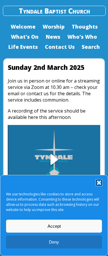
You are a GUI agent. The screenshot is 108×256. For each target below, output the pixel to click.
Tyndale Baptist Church (54, 11)
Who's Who (82, 36)
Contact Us (60, 46)
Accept (54, 226)
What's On (25, 36)
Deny (54, 242)
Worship (54, 26)
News (53, 36)
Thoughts (85, 26)
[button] (99, 183)
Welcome (23, 26)
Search (91, 46)
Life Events (23, 46)
